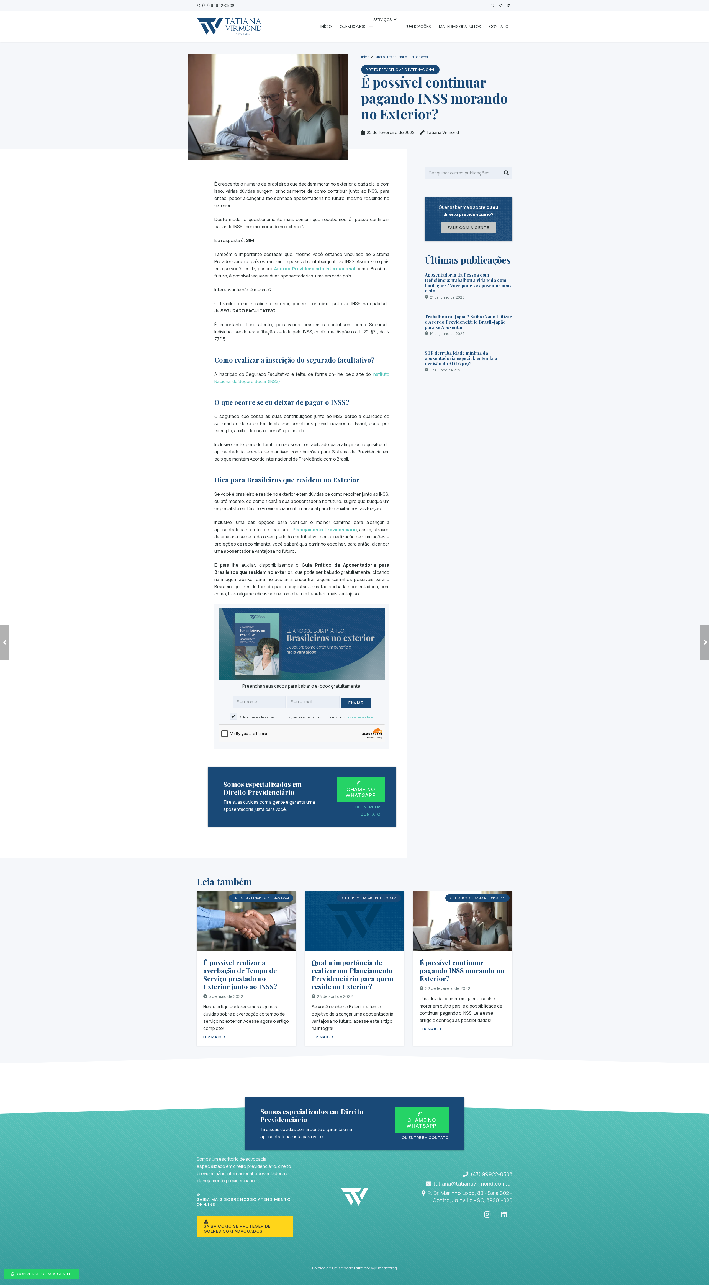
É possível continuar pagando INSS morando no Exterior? (462, 970)
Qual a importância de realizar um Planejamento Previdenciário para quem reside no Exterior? (353, 974)
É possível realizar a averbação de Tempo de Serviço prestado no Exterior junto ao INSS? (240, 974)
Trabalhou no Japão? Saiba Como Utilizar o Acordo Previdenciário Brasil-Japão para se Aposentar (468, 321)
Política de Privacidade (332, 1268)
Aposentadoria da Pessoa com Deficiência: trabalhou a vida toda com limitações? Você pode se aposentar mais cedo (468, 283)
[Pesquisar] (506, 173)
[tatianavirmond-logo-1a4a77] (229, 26)
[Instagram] (500, 6)
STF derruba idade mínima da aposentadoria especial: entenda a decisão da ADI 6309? (461, 358)
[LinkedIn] (508, 6)
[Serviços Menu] (371, 26)
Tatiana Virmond (442, 132)
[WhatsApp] (493, 6)
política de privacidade (357, 717)
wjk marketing (384, 1268)
